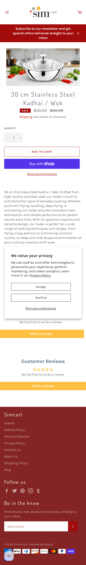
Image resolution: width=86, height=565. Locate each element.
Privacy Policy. (40, 275)
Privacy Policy (14, 443)
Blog (7, 470)
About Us (11, 456)
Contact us (12, 450)
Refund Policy (14, 430)
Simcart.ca (21, 544)
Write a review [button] (43, 386)
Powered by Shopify (41, 544)
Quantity (10, 128)
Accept (41, 287)
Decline (41, 298)
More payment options (42, 174)
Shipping (25, 117)
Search (9, 423)
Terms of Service (16, 436)
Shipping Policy (16, 463)
